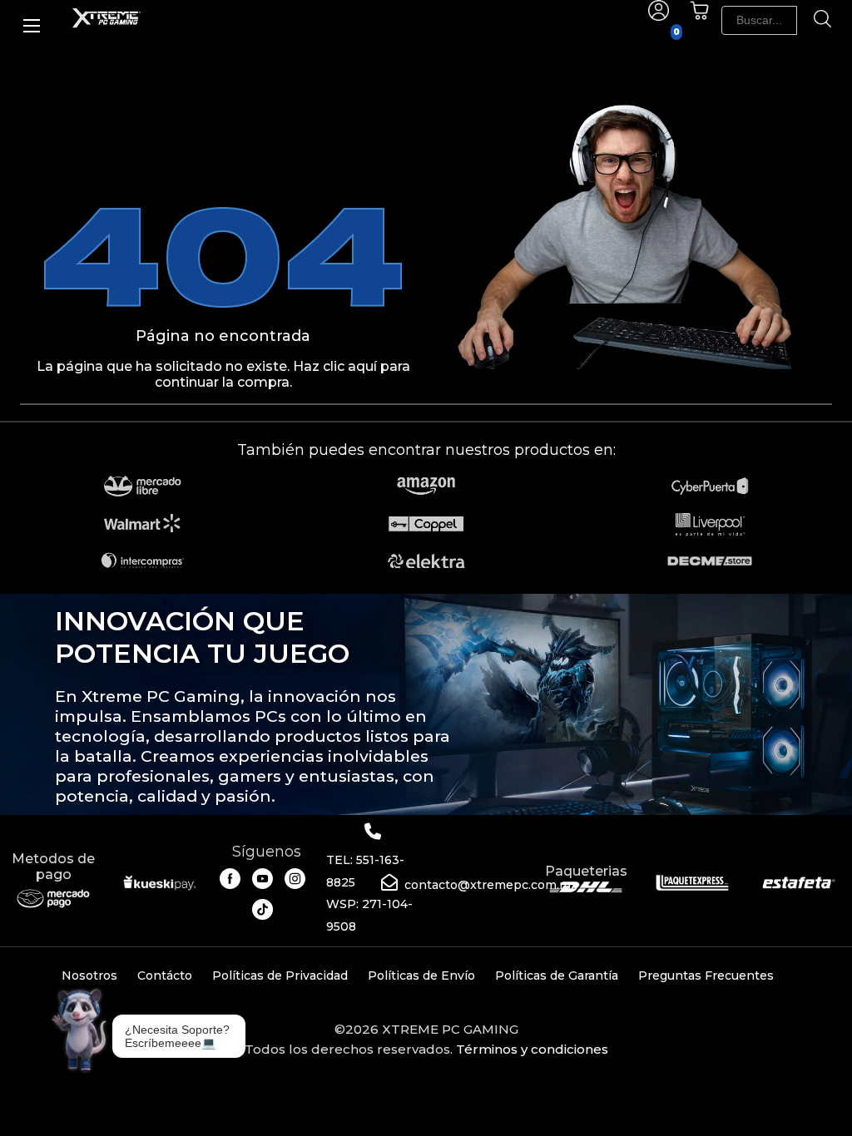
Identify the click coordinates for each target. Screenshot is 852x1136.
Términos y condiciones (532, 1049)
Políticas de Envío (421, 975)
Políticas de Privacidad (280, 975)
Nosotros (89, 975)
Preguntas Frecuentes (706, 975)
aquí (362, 366)
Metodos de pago (53, 866)
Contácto (164, 975)
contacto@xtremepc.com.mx (490, 884)
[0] (699, 16)
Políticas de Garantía (556, 975)
